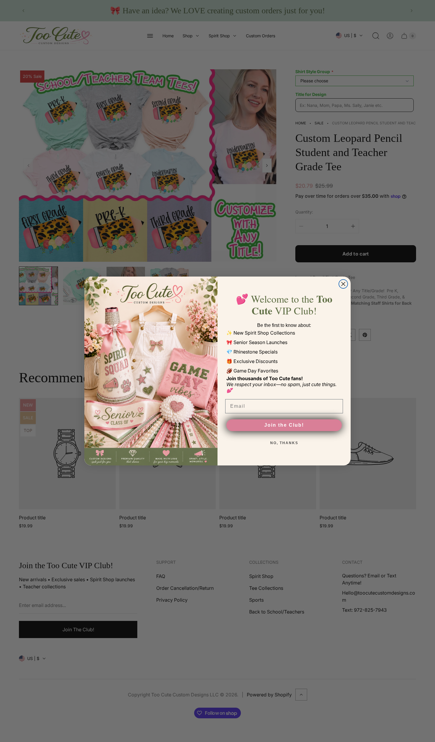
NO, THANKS (284, 443)
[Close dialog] (343, 284)
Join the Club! (284, 425)
